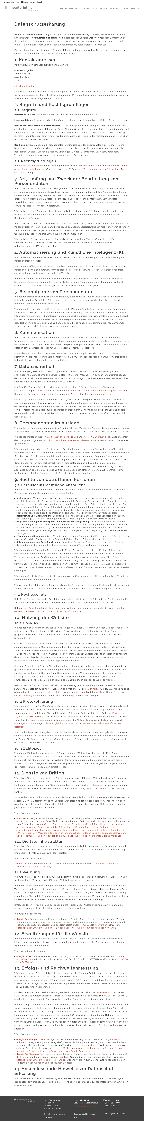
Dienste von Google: (27, 818)
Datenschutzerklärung (106, 864)
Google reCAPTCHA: (27, 956)
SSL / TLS (38, 390)
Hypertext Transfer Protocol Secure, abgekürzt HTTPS (98, 390)
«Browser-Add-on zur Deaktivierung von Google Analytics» (58, 1051)
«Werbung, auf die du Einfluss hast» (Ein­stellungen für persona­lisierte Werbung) (78, 836)
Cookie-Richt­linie (25, 836)
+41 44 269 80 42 (12, 2)
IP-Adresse (118, 713)
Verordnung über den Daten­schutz (101, 169)
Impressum (91, 1114)
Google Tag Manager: (27, 1054)
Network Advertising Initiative (46, 692)
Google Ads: (22, 919)
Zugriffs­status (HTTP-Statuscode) (32, 716)
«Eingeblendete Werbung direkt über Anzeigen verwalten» (86, 928)
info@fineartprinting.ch (26, 86)
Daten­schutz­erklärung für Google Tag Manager (41, 1060)
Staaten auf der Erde (62, 437)
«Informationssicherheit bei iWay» (34, 866)
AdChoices (94, 689)
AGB (76, 1117)
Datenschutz (79, 1114)
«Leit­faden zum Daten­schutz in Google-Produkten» (96, 830)
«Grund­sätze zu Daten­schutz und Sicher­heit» (60, 824)
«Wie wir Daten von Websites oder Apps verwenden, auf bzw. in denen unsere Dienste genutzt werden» (71, 833)
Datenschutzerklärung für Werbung (35, 928)
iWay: (19, 864)
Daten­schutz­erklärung (70, 827)
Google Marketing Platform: (31, 1039)
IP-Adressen (96, 788)
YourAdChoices (77, 692)
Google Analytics (113, 1039)
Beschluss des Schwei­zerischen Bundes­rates (67, 440)
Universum (98, 437)
